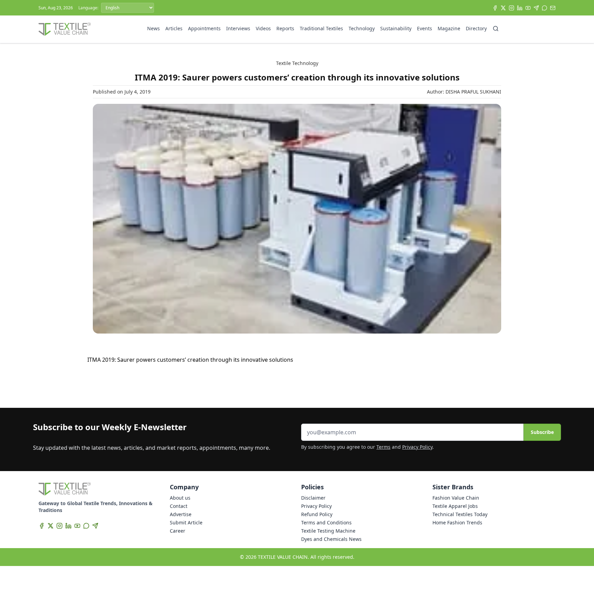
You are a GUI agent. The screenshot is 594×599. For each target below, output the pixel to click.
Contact (178, 506)
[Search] (495, 28)
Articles (174, 28)
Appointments (204, 28)
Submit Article (186, 522)
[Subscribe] (553, 8)
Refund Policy (316, 514)
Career (177, 530)
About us (180, 497)
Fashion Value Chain (455, 497)
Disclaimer (313, 497)
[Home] (64, 29)
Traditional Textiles (321, 28)
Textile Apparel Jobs (455, 506)
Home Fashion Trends (457, 522)
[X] (503, 8)
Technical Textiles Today (459, 514)
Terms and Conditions (326, 522)
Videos (263, 28)
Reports (285, 28)
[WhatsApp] (544, 8)
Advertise (180, 514)
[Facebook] (495, 8)
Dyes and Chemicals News (331, 539)
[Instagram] (511, 8)
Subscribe (542, 432)
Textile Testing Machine (328, 530)
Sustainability (395, 28)
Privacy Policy (417, 447)
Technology (362, 28)
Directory (476, 28)
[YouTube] (528, 8)
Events (424, 28)
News (153, 28)
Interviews (238, 28)
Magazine (449, 28)
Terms (383, 447)
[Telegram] (536, 8)
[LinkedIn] (519, 8)
